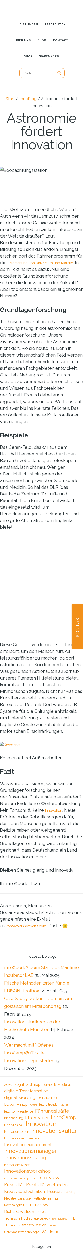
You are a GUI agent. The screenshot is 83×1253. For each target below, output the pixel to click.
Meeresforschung (61, 1198)
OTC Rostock (37, 1213)
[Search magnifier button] (59, 73)
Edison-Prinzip (16, 1105)
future (33, 1106)
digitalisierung (19, 1098)
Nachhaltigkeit (14, 1213)
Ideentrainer (37, 1120)
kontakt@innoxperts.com (31, 925)
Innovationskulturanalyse (21, 1143)
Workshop (51, 1241)
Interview (49, 1184)
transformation (34, 1234)
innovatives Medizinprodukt (20, 1184)
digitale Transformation (26, 1091)
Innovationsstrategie (27, 1163)
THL (72, 1227)
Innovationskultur (54, 1134)
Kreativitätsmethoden (47, 1191)
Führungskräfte (52, 1112)
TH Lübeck (12, 1234)
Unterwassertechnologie (21, 1241)
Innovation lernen (16, 1135)
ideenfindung (13, 1120)
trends (52, 1234)
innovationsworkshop (27, 1177)
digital (66, 1084)
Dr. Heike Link (47, 1098)
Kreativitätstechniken (24, 1198)
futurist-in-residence (18, 1113)
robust (41, 1220)
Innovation (55, 810)
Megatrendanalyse (17, 1206)
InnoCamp (63, 1119)
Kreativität (14, 1191)
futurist (64, 1106)
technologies (59, 1227)
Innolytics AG (13, 1128)
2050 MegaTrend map (22, 1084)
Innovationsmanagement (28, 1149)
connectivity (51, 1084)
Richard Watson (19, 1219)
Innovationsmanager (30, 1156)
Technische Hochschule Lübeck (27, 1227)
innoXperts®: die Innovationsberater (41, 8)
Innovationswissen (17, 1170)
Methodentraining (45, 1206)
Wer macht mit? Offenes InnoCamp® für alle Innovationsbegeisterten (29, 1052)
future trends (48, 1105)
